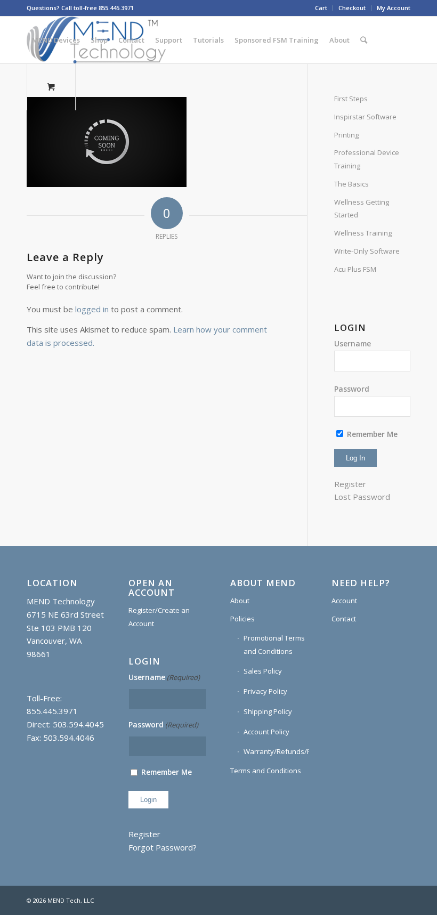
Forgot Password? (162, 847)
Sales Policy (263, 671)
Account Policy (266, 731)
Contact (343, 619)
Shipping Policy (268, 711)
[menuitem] (321, 8)
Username (352, 343)
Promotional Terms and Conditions (274, 644)
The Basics (351, 184)
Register (350, 484)
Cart (321, 8)
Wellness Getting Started (361, 208)
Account (344, 600)
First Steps (351, 98)
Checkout (352, 8)
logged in (92, 309)
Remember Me (371, 434)
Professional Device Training (366, 159)
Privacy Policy (265, 691)
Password (351, 389)
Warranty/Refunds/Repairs (276, 751)
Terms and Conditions (265, 770)
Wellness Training (363, 233)
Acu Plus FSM (355, 269)
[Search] (364, 40)
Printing (346, 135)
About (239, 600)
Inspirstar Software (365, 117)
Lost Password (362, 496)
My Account (393, 8)
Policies (242, 619)
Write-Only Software (367, 251)
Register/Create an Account (159, 616)
